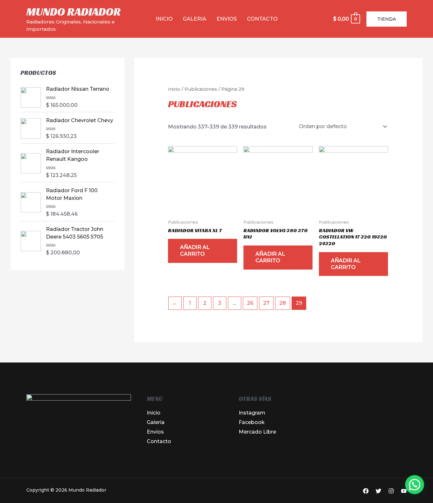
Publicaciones (200, 89)
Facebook (252, 422)
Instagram (252, 413)
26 (250, 303)
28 (282, 303)
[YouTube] (404, 491)
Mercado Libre (257, 432)
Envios (227, 19)
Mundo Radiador (73, 12)
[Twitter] (378, 491)
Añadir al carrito (195, 250)
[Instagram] (391, 491)
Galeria (194, 19)
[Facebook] (366, 491)
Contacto (262, 19)
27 (266, 303)
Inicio (164, 19)
